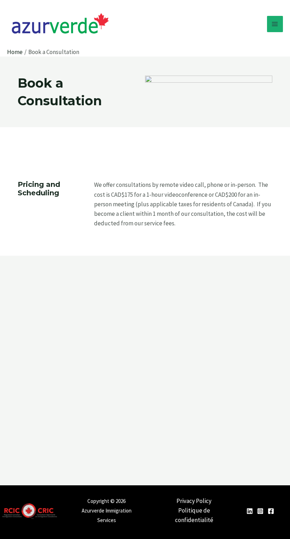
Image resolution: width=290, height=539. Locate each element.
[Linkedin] (249, 511)
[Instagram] (260, 511)
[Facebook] (271, 511)
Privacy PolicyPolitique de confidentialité (194, 510)
